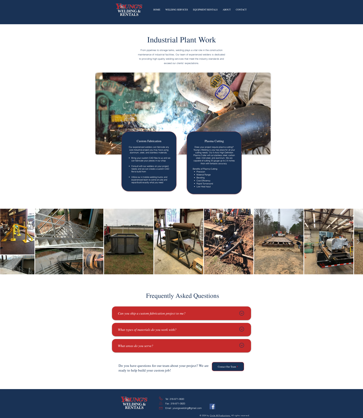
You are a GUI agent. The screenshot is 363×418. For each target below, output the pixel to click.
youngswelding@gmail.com (187, 408)
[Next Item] (358, 241)
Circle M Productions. (220, 415)
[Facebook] (212, 406)
